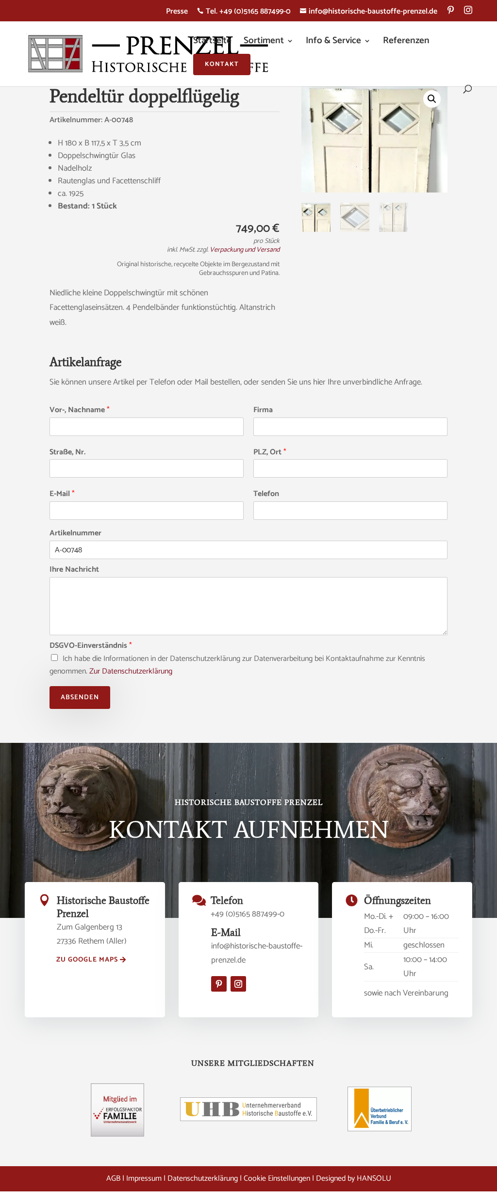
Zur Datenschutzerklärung (130, 671)
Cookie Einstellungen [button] (277, 1178)
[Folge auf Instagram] (238, 984)
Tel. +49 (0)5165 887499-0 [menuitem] (244, 13)
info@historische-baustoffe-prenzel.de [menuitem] (368, 13)
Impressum (144, 1178)
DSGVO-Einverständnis (91, 646)
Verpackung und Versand (245, 250)
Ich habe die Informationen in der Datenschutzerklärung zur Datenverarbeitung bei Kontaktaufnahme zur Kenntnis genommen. (237, 665)
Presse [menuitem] (177, 13)
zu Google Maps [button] (87, 959)
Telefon (266, 494)
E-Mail (62, 494)
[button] (432, 99)
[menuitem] (451, 13)
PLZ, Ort (269, 453)
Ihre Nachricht (74, 570)
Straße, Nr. (67, 453)
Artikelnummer (75, 534)
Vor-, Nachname (80, 410)
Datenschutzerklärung (202, 1178)
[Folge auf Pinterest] (219, 984)
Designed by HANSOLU (353, 1178)
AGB (113, 1178)
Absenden (80, 697)
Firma (263, 410)
